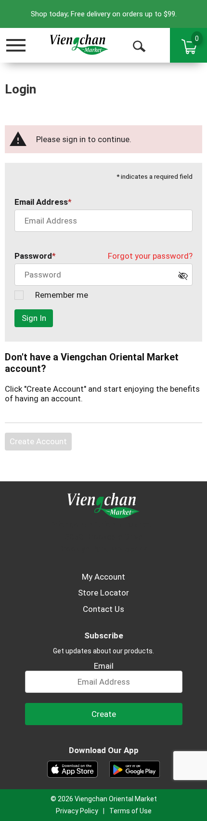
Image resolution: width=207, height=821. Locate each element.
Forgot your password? (150, 256)
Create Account (38, 441)
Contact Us (103, 609)
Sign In (34, 318)
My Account (103, 577)
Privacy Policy (77, 811)
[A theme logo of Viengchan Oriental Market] (79, 45)
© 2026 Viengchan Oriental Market (104, 799)
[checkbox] (185, 278)
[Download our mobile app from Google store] (134, 768)
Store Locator (103, 592)
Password (33, 256)
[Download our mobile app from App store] (72, 768)
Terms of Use (130, 811)
